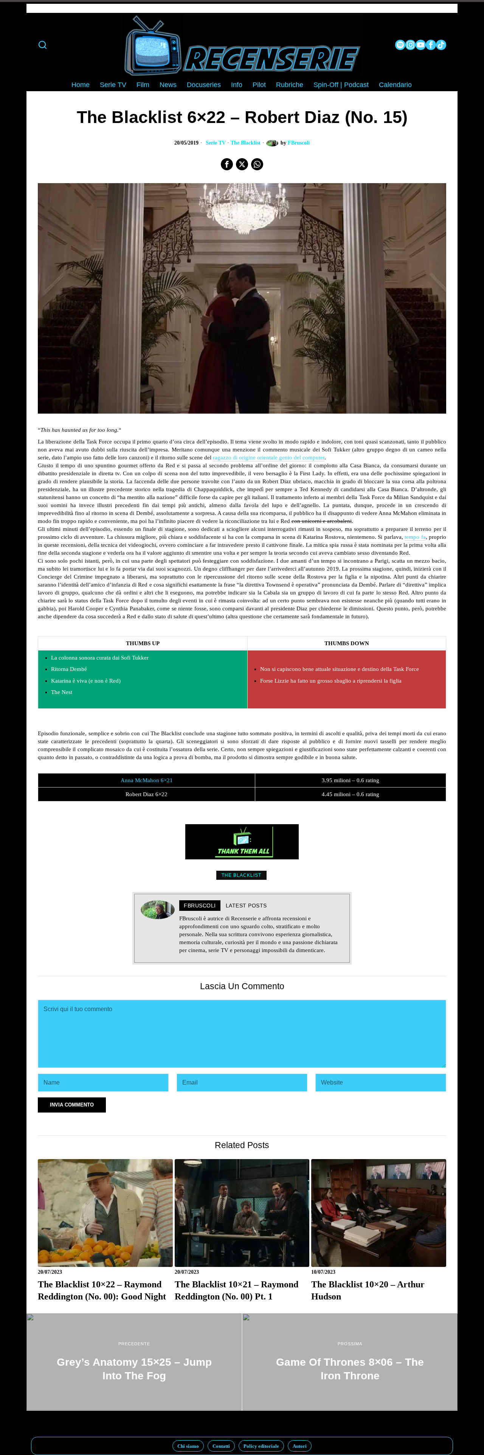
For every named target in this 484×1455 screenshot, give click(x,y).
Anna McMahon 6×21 (147, 780)
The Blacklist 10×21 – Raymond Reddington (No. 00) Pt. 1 (236, 1290)
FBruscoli (299, 143)
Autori (300, 1446)
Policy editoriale (261, 1446)
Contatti (221, 1446)
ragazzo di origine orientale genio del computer (268, 457)
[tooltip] (400, 45)
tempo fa (415, 537)
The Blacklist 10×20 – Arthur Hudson (368, 1290)
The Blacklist (246, 143)
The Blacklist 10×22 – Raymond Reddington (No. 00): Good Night (102, 1290)
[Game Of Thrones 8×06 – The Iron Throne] (350, 1361)
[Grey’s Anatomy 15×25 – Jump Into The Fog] (134, 1361)
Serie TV (216, 143)
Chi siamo (188, 1446)
